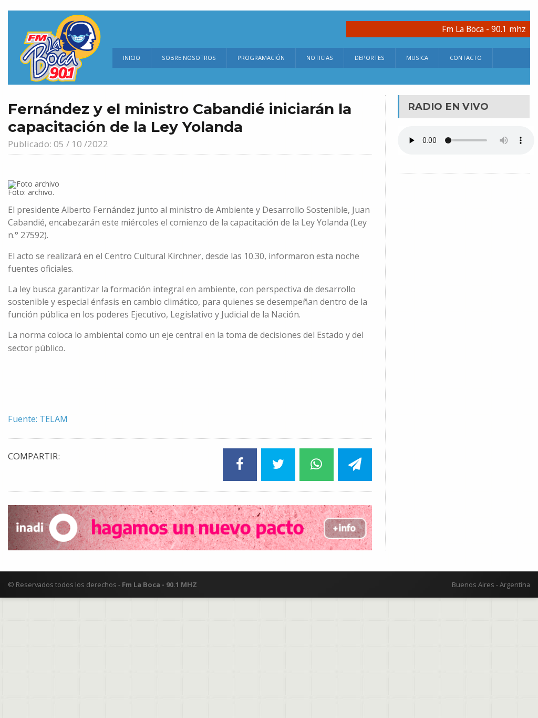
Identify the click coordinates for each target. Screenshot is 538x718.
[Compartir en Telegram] (355, 464)
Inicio (131, 57)
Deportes (370, 57)
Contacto (466, 57)
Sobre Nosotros (189, 57)
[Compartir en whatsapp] (316, 464)
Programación (261, 57)
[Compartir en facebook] (240, 464)
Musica (417, 57)
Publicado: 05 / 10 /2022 (58, 144)
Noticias (319, 57)
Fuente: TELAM (38, 419)
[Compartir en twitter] (278, 464)
